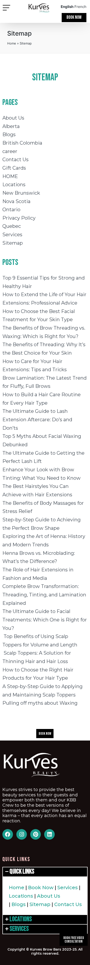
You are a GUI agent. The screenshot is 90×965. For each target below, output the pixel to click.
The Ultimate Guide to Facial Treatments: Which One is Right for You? (44, 619)
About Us (13, 118)
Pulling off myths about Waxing (40, 703)
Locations (13, 184)
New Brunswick (21, 193)
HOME (10, 176)
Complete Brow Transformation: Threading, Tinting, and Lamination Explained (44, 594)
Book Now (41, 887)
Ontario (11, 209)
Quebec (11, 226)
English (67, 6)
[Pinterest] (35, 834)
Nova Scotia (16, 201)
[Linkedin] (49, 834)
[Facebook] (7, 834)
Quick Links (22, 872)
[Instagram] (21, 834)
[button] (6, 8)
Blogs (9, 134)
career (9, 151)
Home (11, 43)
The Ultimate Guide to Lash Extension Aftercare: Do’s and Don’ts (37, 419)
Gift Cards (14, 168)
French (80, 6)
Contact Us (15, 159)
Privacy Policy (19, 218)
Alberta (11, 126)
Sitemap (12, 243)
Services (12, 234)
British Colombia (22, 143)
